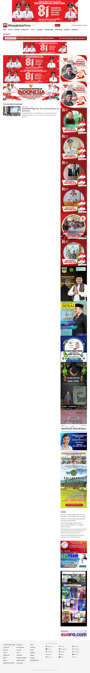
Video (31, 645)
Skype (62, 654)
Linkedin (63, 652)
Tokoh (5, 652)
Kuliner (19, 650)
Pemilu (5, 660)
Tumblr (49, 649)
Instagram (50, 652)
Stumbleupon (64, 649)
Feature (5, 650)
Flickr (62, 657)
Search (58, 25)
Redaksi (32, 658)
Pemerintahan (21, 660)
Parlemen (19, 655)
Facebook (50, 646)
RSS (75, 657)
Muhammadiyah (34, 660)
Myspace (50, 654)
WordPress (76, 649)
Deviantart (76, 652)
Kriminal (32, 652)
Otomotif (6, 647)
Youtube (76, 654)
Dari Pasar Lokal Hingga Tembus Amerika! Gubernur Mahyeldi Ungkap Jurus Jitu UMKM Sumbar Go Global (72, 525)
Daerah (32, 655)
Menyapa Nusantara (8, 663)
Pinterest (76, 646)
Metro (32, 650)
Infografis (20, 663)
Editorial (19, 645)
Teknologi (6, 655)
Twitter (62, 646)
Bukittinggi (25, 106)
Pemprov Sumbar (21, 658)
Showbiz (32, 647)
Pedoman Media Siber (9, 645)
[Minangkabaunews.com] (17, 25)
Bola (18, 652)
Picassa (49, 657)
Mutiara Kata (20, 647)
